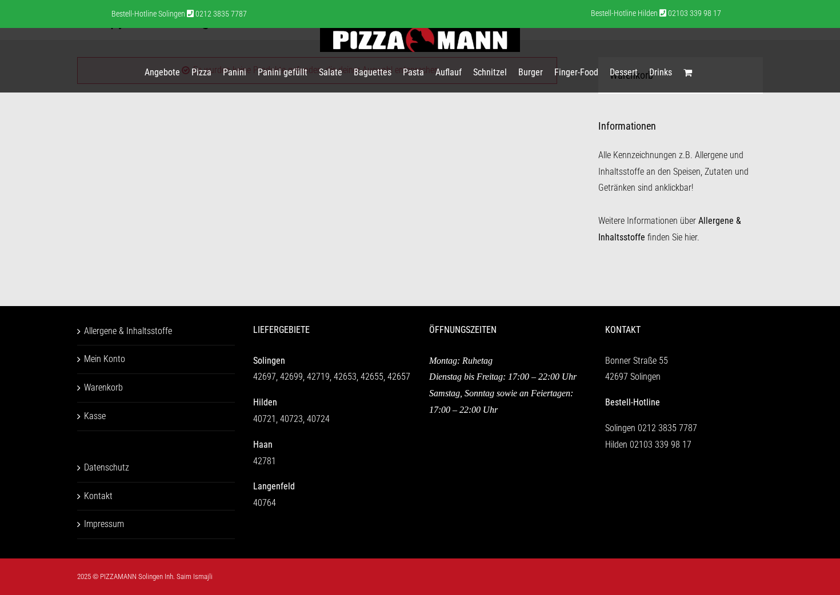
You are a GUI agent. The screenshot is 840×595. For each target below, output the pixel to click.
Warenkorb (103, 387)
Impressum (104, 523)
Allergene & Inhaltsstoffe (128, 330)
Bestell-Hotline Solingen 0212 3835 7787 (179, 13)
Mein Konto (104, 358)
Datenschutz (106, 467)
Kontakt (98, 496)
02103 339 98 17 (660, 444)
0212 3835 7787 (667, 428)
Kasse (95, 416)
